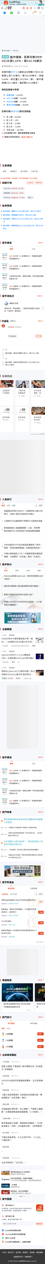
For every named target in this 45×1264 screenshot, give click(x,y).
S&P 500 (10, 98)
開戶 (41, 901)
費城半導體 (11, 104)
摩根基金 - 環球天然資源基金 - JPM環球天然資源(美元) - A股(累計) (18, 910)
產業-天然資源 (13, 915)
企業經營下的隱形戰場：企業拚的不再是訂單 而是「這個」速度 (6, 391)
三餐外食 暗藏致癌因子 (21, 391)
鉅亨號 (18, 1252)
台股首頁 (30, 183)
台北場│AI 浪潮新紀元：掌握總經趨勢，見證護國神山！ (26, 267)
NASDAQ (10, 101)
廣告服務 (40, 1252)
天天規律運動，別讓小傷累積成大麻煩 (37, 391)
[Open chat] (40, 12)
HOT (11, 256)
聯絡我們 (28, 1257)
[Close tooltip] (38, 18)
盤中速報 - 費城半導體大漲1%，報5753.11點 (22, 353)
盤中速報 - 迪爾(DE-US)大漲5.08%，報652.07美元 (22, 211)
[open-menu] (2, 8)
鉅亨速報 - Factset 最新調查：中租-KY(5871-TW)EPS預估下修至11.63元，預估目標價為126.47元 (7, 418)
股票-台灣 (12, 925)
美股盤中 (16, 51)
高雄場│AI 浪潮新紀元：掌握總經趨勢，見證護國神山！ (26, 287)
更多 (29, 197)
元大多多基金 (6, 921)
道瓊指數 (10, 95)
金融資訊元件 (18, 1257)
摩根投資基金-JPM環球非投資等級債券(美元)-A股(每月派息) (19, 931)
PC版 (4, 1252)
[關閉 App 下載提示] (2, 3)
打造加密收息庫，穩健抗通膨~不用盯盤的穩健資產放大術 (26, 277)
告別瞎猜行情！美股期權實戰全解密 (19, 133)
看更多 (40, 242)
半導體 (10, 1046)
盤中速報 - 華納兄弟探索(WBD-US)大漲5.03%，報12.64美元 (23, 363)
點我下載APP (27, 136)
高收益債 (12, 937)
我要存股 (39, 183)
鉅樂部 (25, 1252)
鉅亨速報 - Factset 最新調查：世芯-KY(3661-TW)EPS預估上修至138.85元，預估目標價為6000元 (22, 418)
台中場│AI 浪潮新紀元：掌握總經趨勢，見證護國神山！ (26, 257)
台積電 (10, 1040)
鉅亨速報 (7, 51)
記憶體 (10, 1034)
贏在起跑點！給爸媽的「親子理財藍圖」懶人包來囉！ (20, 178)
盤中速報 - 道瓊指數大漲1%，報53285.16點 (19, 215)
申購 (41, 912)
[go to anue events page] (35, 8)
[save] (33, 13)
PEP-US (15, 71)
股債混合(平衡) (14, 903)
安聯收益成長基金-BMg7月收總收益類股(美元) (18, 900)
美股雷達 (12, 635)
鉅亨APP (11, 1252)
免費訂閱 (39, 1224)
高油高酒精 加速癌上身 (38, 418)
